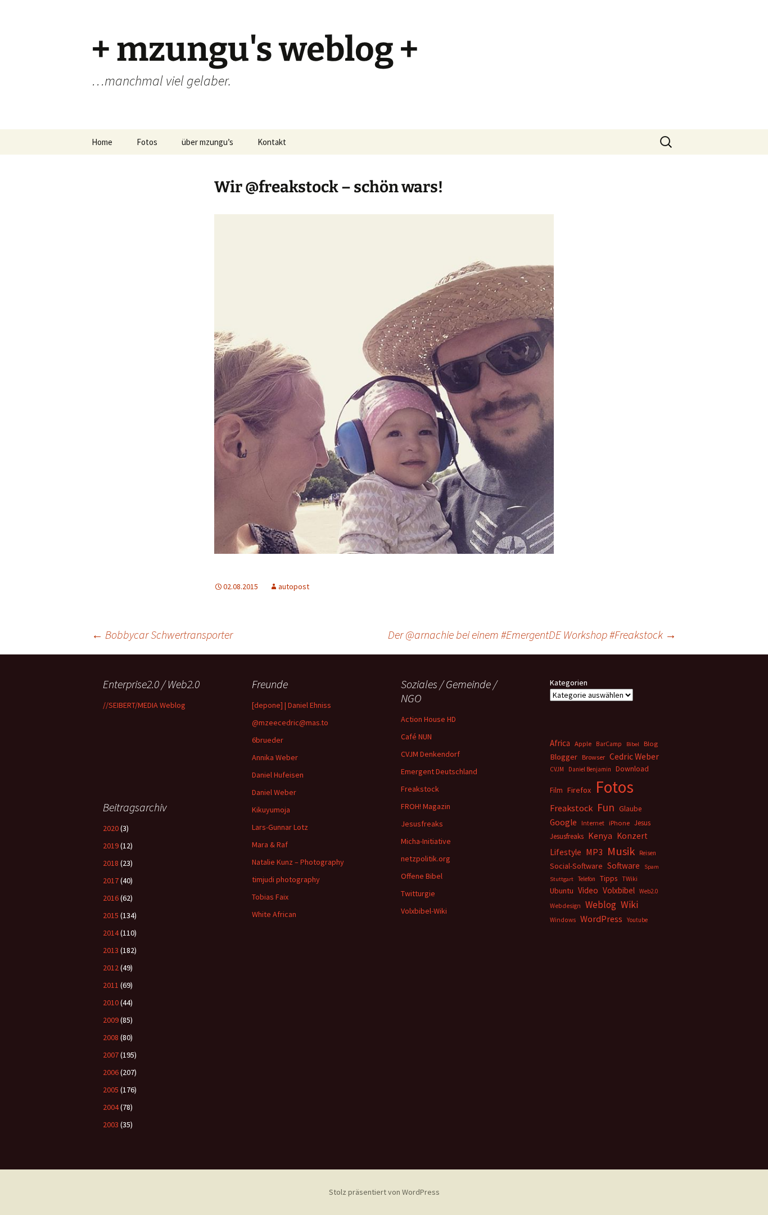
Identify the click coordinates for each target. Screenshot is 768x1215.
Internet (592, 823)
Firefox (579, 790)
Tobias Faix (270, 897)
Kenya (600, 835)
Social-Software (576, 866)
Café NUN (416, 736)
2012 (111, 968)
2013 (111, 950)
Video (588, 890)
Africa (560, 743)
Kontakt (271, 142)
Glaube (630, 809)
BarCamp (609, 743)
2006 (111, 1072)
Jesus (642, 823)
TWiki (630, 879)
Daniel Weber (274, 792)
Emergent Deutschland (439, 771)
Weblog (600, 904)
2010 (111, 1002)
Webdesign (565, 906)
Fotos (147, 142)
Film (556, 790)
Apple (583, 743)
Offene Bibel (421, 876)
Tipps (608, 878)
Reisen (647, 853)
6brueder (267, 740)
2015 (111, 915)
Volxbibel (619, 890)
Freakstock (420, 789)
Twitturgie (418, 893)
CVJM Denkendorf (430, 754)
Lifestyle (565, 852)
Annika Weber (275, 757)
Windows (563, 920)
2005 (111, 1090)
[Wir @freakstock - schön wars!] (384, 383)
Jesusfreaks (422, 824)
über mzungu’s (207, 142)
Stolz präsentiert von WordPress (384, 1192)
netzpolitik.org (425, 858)
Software (623, 865)
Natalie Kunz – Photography (298, 862)
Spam (651, 866)
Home (102, 142)
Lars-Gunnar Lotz (280, 827)
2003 (111, 1124)
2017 (111, 880)
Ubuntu (561, 891)
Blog (651, 743)
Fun (606, 807)
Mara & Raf (270, 844)
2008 (111, 1037)
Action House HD (428, 719)
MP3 (594, 851)
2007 (111, 1055)
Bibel (632, 744)
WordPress (601, 918)
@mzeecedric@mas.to (290, 722)
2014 (111, 933)
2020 (111, 828)
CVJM (557, 769)
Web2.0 (648, 891)
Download (632, 769)
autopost (293, 586)
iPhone (619, 823)
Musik (621, 851)
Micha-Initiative (426, 841)
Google (563, 822)
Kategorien (569, 682)
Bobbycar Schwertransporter (162, 634)
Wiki (629, 904)
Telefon (586, 879)
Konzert (632, 835)
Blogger (563, 757)
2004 (111, 1107)
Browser (593, 757)
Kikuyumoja (271, 810)
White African (274, 914)
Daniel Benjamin (589, 769)
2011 (111, 985)
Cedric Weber (634, 756)
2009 (111, 1020)
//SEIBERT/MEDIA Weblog (144, 705)
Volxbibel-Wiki (424, 911)
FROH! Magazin (425, 806)
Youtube (637, 920)
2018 (111, 863)
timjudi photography (286, 879)
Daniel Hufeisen (278, 775)
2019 (111, 846)
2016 (111, 898)
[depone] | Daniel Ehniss (291, 705)
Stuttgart (561, 879)
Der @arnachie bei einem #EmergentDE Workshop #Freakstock (532, 634)
